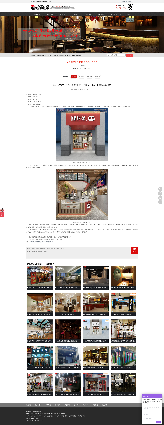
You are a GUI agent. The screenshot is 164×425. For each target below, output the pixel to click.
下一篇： (29, 251)
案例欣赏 (122, 1)
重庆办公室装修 (70, 7)
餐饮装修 (89, 76)
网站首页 (37, 14)
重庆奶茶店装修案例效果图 (37, 242)
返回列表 (134, 250)
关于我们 (127, 14)
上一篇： (29, 248)
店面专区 (50, 55)
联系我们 (114, 14)
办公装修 (97, 76)
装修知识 (75, 14)
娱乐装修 (81, 76)
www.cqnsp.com (77, 237)
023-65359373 (160, 189)
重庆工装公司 (42, 55)
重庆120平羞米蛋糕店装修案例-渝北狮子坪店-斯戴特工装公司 (48, 248)
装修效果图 (50, 14)
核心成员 (101, 14)
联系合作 (128, 1)
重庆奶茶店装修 (48, 242)
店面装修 (73, 76)
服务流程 (88, 14)
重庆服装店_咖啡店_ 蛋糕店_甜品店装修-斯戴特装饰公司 (69, 55)
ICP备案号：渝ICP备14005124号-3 (34, 420)
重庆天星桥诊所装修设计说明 (39, 251)
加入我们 (104, 405)
